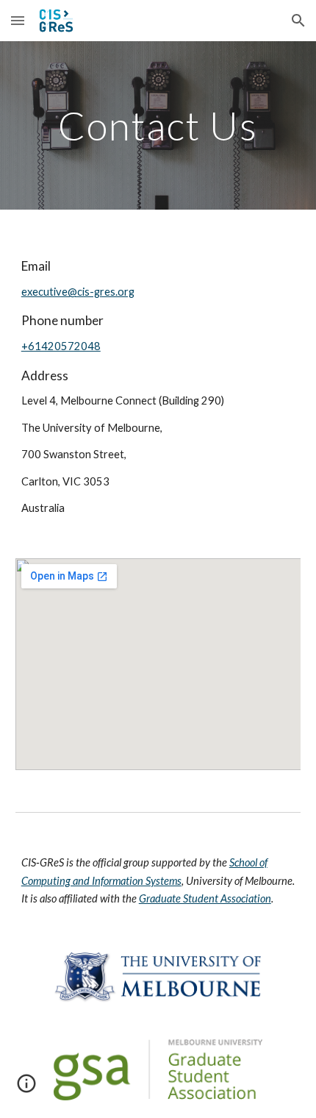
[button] (17, 20)
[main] (158, 125)
